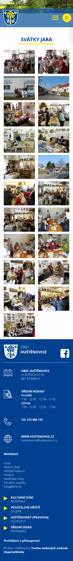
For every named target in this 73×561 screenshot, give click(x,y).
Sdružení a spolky (15, 483)
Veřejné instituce (14, 471)
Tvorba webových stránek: (49, 548)
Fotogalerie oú (13, 486)
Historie (9, 475)
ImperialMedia (14, 552)
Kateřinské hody (14, 479)
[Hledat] (67, 18)
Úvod (7, 463)
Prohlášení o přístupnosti (22, 541)
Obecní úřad (11, 467)
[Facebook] (64, 353)
